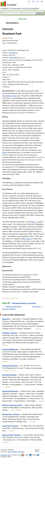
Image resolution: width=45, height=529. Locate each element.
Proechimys (36, 306)
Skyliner (32, 222)
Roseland (6, 319)
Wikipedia (22, 19)
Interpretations (12, 23)
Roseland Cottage (9, 375)
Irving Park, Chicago (10, 426)
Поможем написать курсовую (24, 303)
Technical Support (12, 451)
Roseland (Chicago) (10, 366)
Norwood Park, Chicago (11, 435)
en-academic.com (9, 3)
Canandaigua (13, 52)
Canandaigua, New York (11, 96)
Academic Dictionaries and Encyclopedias (20, 8)
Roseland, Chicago (9, 333)
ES (37, 2)
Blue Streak (26, 239)
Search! (40, 13)
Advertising (21, 451)
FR (42, 2)
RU (29, 2)
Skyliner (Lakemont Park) (12, 405)
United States (14, 57)
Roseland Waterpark (10, 349)
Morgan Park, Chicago (11, 414)
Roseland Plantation (10, 391)
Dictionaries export (6, 455)
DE (33, 2)
